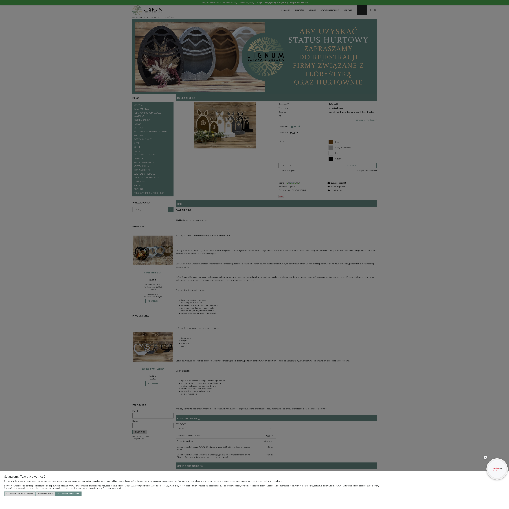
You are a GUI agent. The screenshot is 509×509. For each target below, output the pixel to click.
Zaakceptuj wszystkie (68, 494)
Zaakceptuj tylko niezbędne (19, 494)
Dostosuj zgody (46, 494)
